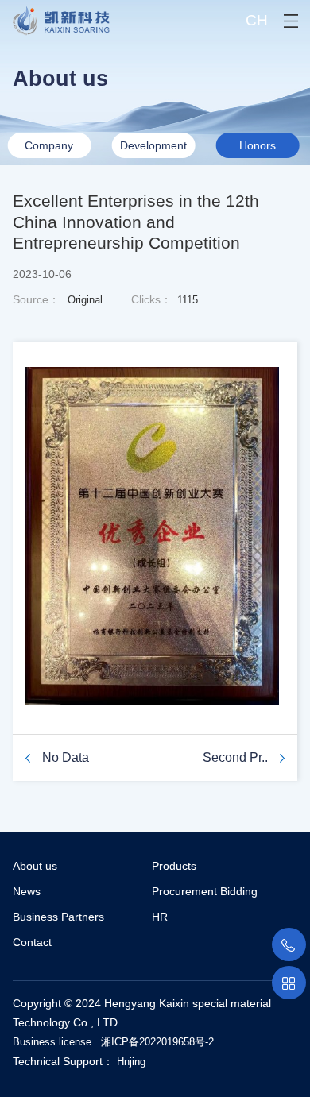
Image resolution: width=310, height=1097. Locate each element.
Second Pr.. (235, 757)
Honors (257, 145)
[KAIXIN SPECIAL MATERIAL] (55, 18)
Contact (32, 942)
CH (257, 20)
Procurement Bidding (205, 891)
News (27, 891)
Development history (153, 148)
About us (35, 865)
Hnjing (131, 1062)
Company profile (49, 148)
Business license (52, 1042)
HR (160, 916)
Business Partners (58, 916)
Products (174, 865)
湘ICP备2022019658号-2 (157, 1042)
